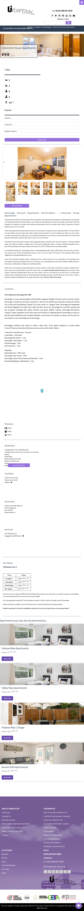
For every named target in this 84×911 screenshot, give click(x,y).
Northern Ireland (8, 865)
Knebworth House (30, 253)
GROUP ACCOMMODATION (53, 820)
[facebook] (53, 871)
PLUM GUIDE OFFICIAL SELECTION (13, 828)
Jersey (4, 862)
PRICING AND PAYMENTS (52, 843)
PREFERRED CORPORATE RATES (54, 846)
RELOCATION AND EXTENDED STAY (55, 812)
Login (67, 19)
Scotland (5, 869)
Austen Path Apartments (15, 767)
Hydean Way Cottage (13, 727)
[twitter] (45, 871)
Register (60, 19)
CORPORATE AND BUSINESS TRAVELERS (57, 816)
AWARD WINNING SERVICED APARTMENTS (16, 824)
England (5, 854)
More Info (7, 659)
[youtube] (61, 871)
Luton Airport (45, 233)
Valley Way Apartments (14, 687)
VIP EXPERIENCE (49, 831)
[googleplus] (49, 871)
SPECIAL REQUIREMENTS (52, 839)
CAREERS (5, 835)
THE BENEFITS (6, 816)
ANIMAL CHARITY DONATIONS (12, 831)
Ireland (4, 858)
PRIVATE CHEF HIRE (50, 828)
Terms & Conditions (7, 906)
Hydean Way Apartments (15, 648)
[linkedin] (57, 871)
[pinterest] (65, 871)
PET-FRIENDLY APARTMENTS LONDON (56, 824)
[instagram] (69, 871)
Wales (4, 873)
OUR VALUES (6, 812)
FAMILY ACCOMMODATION (53, 835)
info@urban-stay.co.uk (55, 866)
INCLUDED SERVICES (8, 820)
